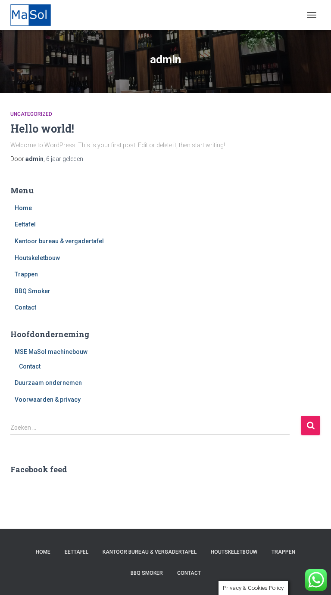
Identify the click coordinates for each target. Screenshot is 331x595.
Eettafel (25, 224)
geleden (64, 158)
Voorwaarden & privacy (48, 399)
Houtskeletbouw (37, 257)
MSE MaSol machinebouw (51, 351)
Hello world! (42, 128)
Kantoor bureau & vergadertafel (59, 241)
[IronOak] (33, 15)
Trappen (26, 274)
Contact (25, 307)
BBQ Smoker (32, 291)
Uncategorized (31, 114)
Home (23, 208)
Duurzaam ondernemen (48, 382)
